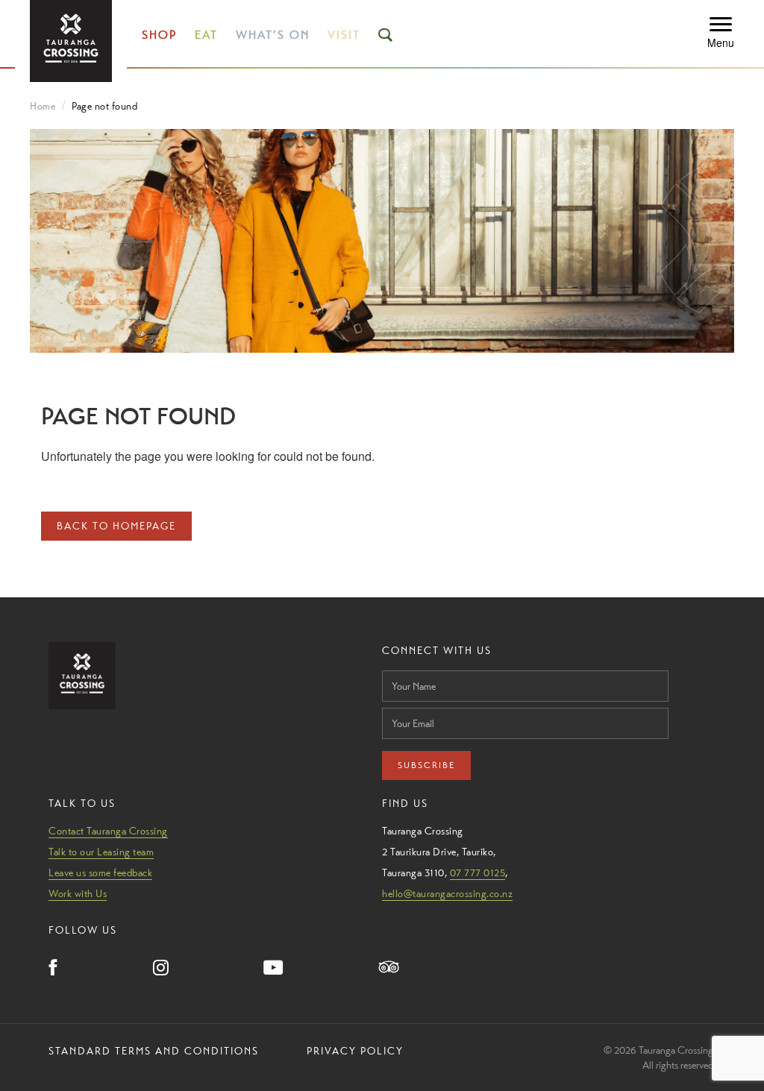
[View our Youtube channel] (273, 969)
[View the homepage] (71, 41)
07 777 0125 (478, 872)
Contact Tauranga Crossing (108, 830)
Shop (159, 35)
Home (42, 106)
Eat (206, 35)
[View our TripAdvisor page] (389, 968)
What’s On (273, 35)
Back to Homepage (116, 525)
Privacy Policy (355, 1050)
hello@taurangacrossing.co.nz (447, 893)
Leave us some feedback (100, 872)
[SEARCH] (386, 35)
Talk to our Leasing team (101, 851)
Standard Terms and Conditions (153, 1050)
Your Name (406, 666)
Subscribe (426, 765)
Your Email (405, 704)
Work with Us (77, 893)
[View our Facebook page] (53, 968)
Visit (344, 35)
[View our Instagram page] (160, 968)
